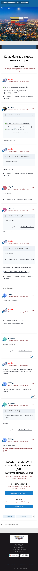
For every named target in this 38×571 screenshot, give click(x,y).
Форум (19, 546)
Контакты (19, 551)
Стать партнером (19, 550)
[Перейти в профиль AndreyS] (5, 339)
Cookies (31, 564)
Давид (21, 411)
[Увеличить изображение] (15, 87)
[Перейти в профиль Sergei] (5, 188)
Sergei (21, 216)
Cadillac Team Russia (25, 199)
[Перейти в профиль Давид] (5, 295)
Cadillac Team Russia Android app (13, 324)
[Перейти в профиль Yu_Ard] (5, 109)
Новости (19, 544)
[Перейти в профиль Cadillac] (5, 210)
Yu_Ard (21, 156)
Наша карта (19, 548)
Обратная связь (22, 564)
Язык (6, 564)
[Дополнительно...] (33, 80)
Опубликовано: (18, 81)
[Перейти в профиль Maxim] (5, 80)
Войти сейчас (19, 506)
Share (10, 516)
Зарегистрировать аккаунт (19, 493)
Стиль (12, 564)
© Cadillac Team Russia (19, 568)
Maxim (21, 66)
